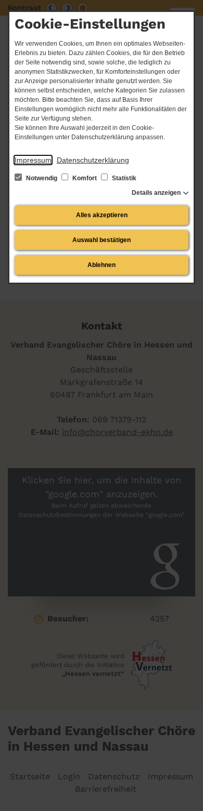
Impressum (33, 160)
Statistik (123, 178)
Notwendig (41, 178)
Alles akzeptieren (102, 215)
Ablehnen (101, 265)
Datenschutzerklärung (93, 160)
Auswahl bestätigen (101, 240)
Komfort (84, 178)
